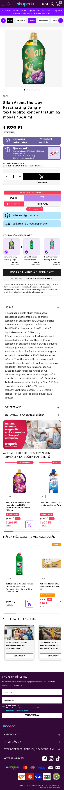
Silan (6, 96)
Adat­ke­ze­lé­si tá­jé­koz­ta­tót (17, 710)
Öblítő (32, 21)
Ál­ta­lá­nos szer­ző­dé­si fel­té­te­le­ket (31, 708)
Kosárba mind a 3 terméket (32, 272)
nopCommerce (54, 788)
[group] (19, 644)
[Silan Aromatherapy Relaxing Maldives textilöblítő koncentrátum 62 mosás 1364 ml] (52, 244)
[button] (3, 20)
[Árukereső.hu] (55, 776)
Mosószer (43, 21)
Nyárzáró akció (12, 514)
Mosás (20, 21)
